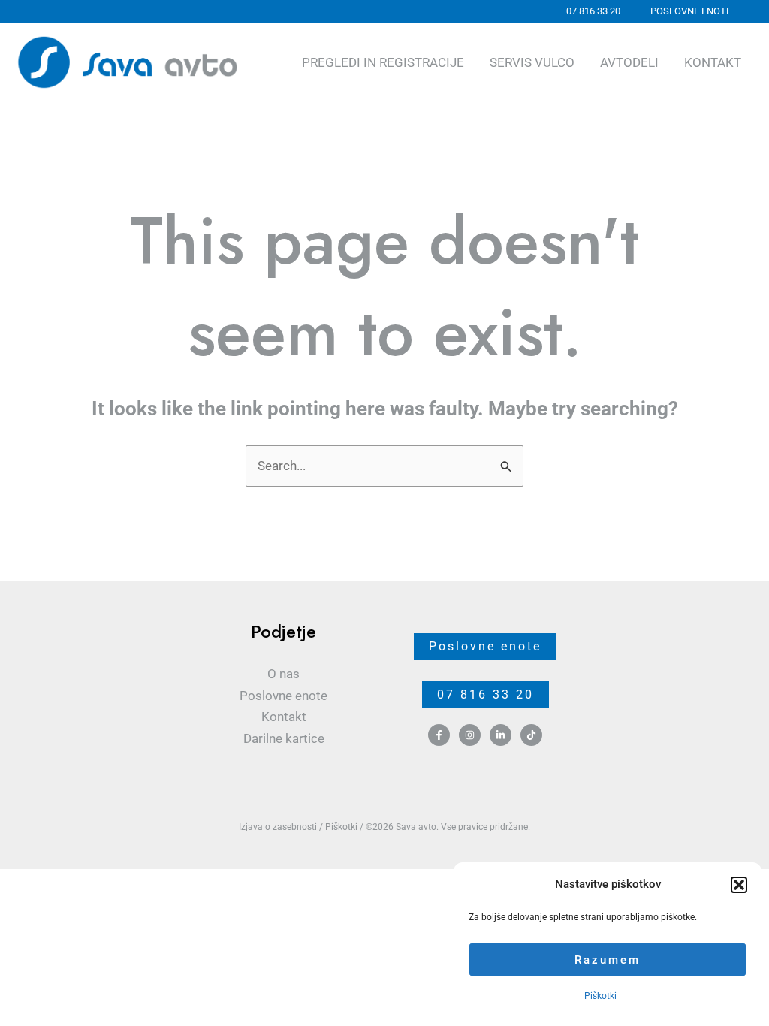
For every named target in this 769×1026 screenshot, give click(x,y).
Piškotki (600, 996)
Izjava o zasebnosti (278, 827)
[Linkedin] (500, 735)
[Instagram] (470, 735)
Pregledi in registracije (383, 62)
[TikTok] (531, 735)
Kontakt (712, 62)
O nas (283, 673)
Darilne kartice (283, 738)
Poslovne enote (283, 695)
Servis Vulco (532, 62)
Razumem (607, 960)
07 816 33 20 (485, 694)
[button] (738, 884)
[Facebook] (439, 735)
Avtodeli (629, 62)
